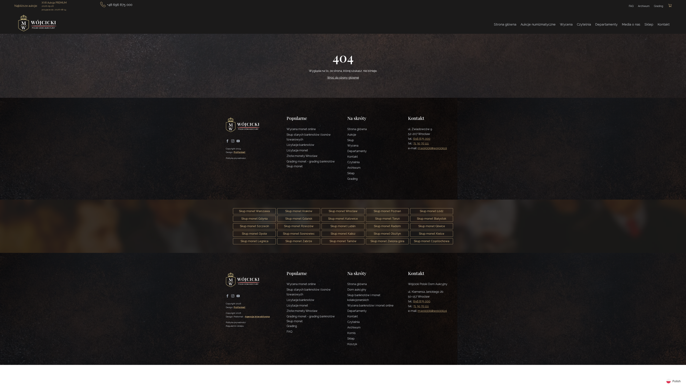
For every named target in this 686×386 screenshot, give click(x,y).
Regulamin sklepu (235, 326)
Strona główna (505, 24)
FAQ (631, 6)
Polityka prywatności (236, 158)
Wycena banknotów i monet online (370, 305)
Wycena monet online (301, 129)
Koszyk (352, 344)
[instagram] (232, 141)
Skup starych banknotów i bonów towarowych (309, 137)
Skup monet (295, 166)
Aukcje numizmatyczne (538, 24)
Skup (350, 140)
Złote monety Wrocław (302, 156)
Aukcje (351, 134)
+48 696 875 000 (119, 5)
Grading (658, 6)
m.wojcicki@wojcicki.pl (432, 148)
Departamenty (606, 24)
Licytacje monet (297, 150)
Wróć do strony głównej (343, 77)
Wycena (566, 24)
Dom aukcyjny (356, 289)
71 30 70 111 (421, 143)
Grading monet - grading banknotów (311, 161)
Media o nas (631, 24)
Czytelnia (584, 24)
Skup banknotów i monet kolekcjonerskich (363, 297)
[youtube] (238, 141)
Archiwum (644, 6)
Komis (351, 333)
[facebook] (227, 141)
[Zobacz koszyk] (670, 6)
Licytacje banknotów (300, 145)
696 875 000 (421, 138)
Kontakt (664, 24)
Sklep (649, 24)
